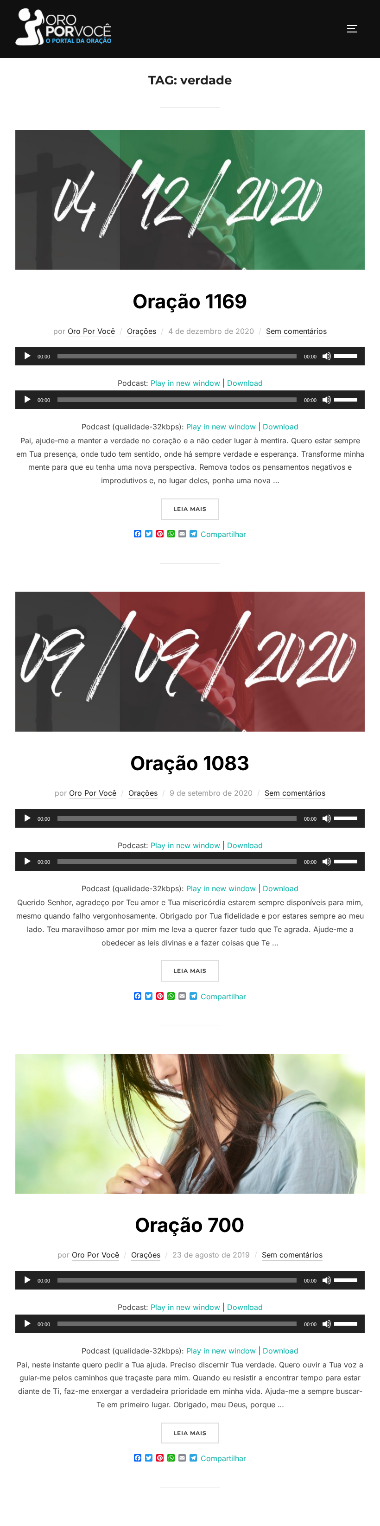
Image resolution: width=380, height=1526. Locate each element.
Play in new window (185, 383)
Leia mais (196, 508)
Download (245, 383)
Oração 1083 (189, 763)
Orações (141, 331)
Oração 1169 (190, 301)
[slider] (347, 355)
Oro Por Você (91, 331)
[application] (190, 356)
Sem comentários (296, 331)
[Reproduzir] (27, 356)
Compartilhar (223, 534)
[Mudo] (326, 356)
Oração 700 (189, 1225)
